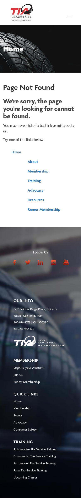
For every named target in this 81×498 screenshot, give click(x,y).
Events (18, 415)
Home (16, 152)
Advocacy (35, 190)
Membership (38, 171)
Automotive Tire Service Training (35, 449)
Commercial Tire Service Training (35, 456)
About (33, 161)
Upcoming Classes (25, 477)
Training (34, 180)
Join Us (18, 375)
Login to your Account (29, 368)
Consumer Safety (25, 429)
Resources (36, 199)
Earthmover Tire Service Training (34, 463)
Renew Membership (44, 209)
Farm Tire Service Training (30, 470)
